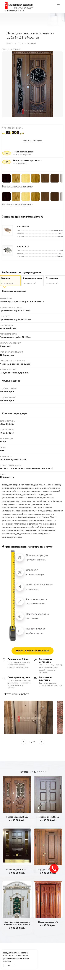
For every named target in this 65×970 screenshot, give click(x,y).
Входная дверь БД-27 (17, 869)
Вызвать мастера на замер (32, 650)
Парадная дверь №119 (17, 817)
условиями (8, 958)
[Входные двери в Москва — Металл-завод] (19, 5)
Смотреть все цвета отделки (16, 186)
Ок (9, 965)
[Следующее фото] (41, 741)
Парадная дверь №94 (47, 869)
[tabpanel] (17, 801)
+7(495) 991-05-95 (15, 10)
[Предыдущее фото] (23, 741)
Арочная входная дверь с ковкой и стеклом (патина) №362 (17, 923)
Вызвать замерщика (32, 140)
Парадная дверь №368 (48, 817)
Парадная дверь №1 (48, 922)
